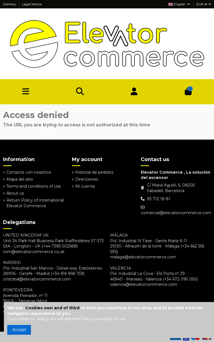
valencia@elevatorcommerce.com (143, 284)
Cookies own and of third (52, 307)
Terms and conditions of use (33, 186)
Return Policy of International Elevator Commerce (35, 203)
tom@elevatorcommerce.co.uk (33, 251)
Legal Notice (32, 4)
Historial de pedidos (94, 172)
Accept (19, 329)
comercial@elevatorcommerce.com (176, 212)
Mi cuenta (85, 186)
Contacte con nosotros (28, 172)
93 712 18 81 (158, 198)
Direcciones (86, 179)
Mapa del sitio (19, 179)
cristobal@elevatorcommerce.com (37, 279)
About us (15, 193)
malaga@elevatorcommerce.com (143, 257)
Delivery (10, 4)
